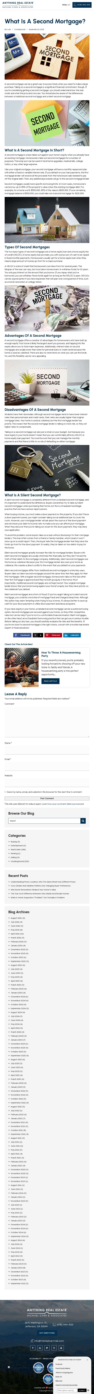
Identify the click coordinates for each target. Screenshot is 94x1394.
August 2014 (16, 1240)
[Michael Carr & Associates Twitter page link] (47, 1347)
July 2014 (15, 1244)
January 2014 (16, 1268)
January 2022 (16, 1118)
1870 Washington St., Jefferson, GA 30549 (36, 1324)
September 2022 (18, 1103)
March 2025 (16, 985)
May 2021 (15, 1150)
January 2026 (16, 945)
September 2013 (18, 1283)
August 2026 (16, 918)
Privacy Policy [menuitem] (49, 1359)
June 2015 (15, 1209)
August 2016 (16, 1185)
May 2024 (15, 1024)
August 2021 (16, 1138)
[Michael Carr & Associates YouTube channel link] (61, 1347)
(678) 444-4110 (83, 5)
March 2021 (16, 1158)
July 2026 (15, 922)
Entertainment (17, 845)
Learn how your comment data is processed (63, 804)
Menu (64, 5)
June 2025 (15, 973)
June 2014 (15, 1248)
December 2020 (18, 1169)
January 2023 (16, 1087)
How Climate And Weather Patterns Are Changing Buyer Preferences (41, 886)
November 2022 (18, 1095)
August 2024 (16, 1012)
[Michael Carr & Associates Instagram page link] (54, 1347)
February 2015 (17, 1216)
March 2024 (16, 1032)
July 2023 (15, 1063)
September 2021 (18, 1134)
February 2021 (17, 1161)
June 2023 (15, 1067)
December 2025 (18, 949)
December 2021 (18, 1122)
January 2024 (16, 1040)
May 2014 (15, 1252)
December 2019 (18, 1177)
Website (8, 775)
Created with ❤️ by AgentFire (47, 1388)
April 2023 (15, 1075)
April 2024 (15, 1028)
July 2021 (15, 1142)
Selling (13, 857)
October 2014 (17, 1232)
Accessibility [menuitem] (35, 1359)
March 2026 (16, 937)
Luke (9, 29)
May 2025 (15, 977)
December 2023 (18, 1044)
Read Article (50, 681)
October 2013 (17, 1279)
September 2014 (18, 1236)
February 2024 (17, 1036)
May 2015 (15, 1213)
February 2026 (17, 941)
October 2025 (17, 957)
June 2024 (15, 1020)
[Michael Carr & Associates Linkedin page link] (39, 1347)
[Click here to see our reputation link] (19, 1367)
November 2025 (18, 953)
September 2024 (18, 1008)
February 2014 (17, 1264)
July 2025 (15, 969)
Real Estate (16, 849)
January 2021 (16, 1165)
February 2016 (17, 1193)
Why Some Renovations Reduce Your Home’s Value (33, 889)
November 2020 (18, 1173)
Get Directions (47, 1333)
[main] (47, 650)
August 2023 (16, 1059)
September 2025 (18, 961)
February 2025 (17, 989)
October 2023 (17, 1051)
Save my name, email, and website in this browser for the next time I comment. (44, 792)
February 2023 (17, 1083)
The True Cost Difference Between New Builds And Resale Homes (40, 893)
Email (8, 759)
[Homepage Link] (18, 4)
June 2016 (15, 1189)
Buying (14, 841)
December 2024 (18, 996)
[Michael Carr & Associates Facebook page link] (32, 1347)
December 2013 (18, 1271)
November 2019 (18, 1181)
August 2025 (16, 965)
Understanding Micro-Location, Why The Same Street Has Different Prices (43, 882)
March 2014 (16, 1260)
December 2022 (18, 1091)
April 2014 (15, 1256)
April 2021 (15, 1154)
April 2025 (15, 981)
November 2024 (18, 1000)
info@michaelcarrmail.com (49, 1340)
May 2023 (15, 1071)
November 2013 (18, 1275)
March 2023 (16, 1079)
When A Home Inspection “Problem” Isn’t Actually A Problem (38, 897)
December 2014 (18, 1224)
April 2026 (15, 934)
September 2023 (18, 1055)
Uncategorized (19, 29)
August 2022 (16, 1106)
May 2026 (15, 930)
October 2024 (17, 1004)
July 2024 (15, 1016)
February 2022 (17, 1114)
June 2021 (15, 1146)
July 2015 (15, 1205)
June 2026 (15, 926)
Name (8, 743)
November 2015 (18, 1201)
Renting (14, 853)
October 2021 (17, 1130)
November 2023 (18, 1048)
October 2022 (17, 1099)
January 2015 (16, 1220)
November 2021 (18, 1126)
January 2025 (16, 993)
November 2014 (18, 1228)
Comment (9, 704)
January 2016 (16, 1197)
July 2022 (15, 1110)
